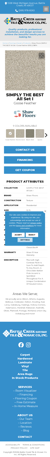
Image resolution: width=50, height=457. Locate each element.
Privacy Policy (19, 448)
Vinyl (25, 366)
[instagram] (28, 345)
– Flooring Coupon (25, 398)
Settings (25, 240)
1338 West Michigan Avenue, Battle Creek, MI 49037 (26, 4)
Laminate (25, 362)
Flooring (12, 43)
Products (26, 43)
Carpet (19, 43)
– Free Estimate (25, 402)
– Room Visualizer (25, 390)
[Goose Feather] (10, 133)
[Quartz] (40, 133)
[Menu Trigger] (46, 9)
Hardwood (25, 358)
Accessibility (12, 445)
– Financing (25, 394)
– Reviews (25, 426)
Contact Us (25, 149)
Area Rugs (25, 374)
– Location (25, 422)
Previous (4, 133)
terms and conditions (25, 226)
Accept (18, 235)
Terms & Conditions (34, 445)
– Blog (25, 430)
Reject (32, 235)
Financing (25, 160)
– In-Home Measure (25, 406)
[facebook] (21, 345)
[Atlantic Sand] (20, 133)
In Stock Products (25, 378)
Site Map (34, 448)
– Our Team (25, 419)
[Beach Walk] (30, 133)
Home (5, 43)
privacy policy (36, 223)
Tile (25, 370)
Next (46, 133)
